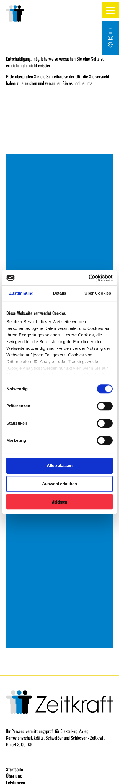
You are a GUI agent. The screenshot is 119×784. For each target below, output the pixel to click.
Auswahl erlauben (59, 483)
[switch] (105, 406)
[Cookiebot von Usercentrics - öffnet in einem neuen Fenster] (88, 278)
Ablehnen (59, 502)
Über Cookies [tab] (97, 293)
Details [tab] (59, 293)
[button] (110, 10)
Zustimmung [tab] (21, 293)
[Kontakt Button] (110, 38)
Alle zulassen (60, 465)
